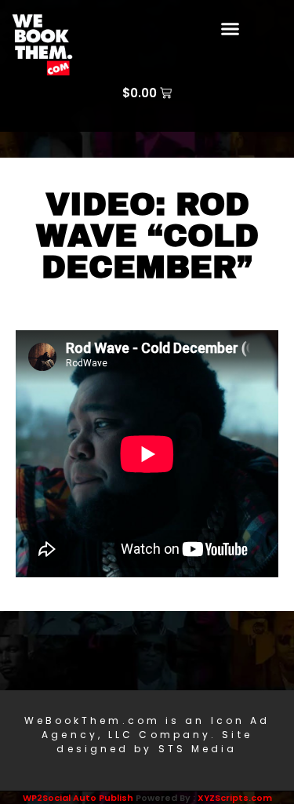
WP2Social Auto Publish (78, 797)
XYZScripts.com (235, 797)
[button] (230, 29)
